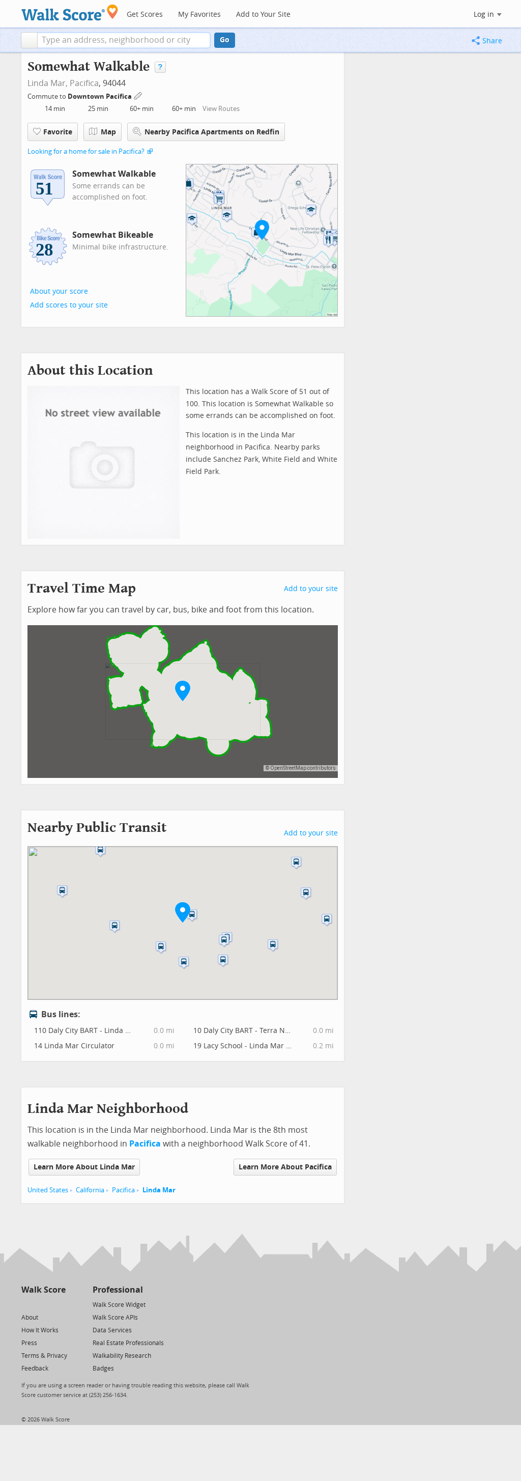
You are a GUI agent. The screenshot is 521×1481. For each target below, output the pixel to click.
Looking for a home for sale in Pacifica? (85, 151)
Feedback (34, 1368)
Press (29, 1343)
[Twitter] (27, 1304)
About (29, 1317)
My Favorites (199, 14)
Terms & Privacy (44, 1355)
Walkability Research (122, 1355)
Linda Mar (159, 1190)
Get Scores (145, 14)
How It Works (40, 1330)
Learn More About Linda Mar (84, 1167)
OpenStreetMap (288, 768)
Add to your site (311, 588)
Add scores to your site (69, 305)
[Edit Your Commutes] (138, 95)
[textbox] (124, 40)
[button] (29, 40)
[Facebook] (43, 1304)
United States (47, 1190)
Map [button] (108, 132)
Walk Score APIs (115, 1317)
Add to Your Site (263, 14)
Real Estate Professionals (128, 1343)
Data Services (112, 1330)
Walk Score (43, 1290)
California (90, 1190)
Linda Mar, (47, 83)
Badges (103, 1368)
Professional (118, 1290)
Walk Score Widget (119, 1304)
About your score (59, 291)
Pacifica (84, 83)
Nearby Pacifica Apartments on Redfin (211, 132)
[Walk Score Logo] (70, 12)
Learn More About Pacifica (285, 1167)
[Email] (59, 1304)
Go (224, 40)
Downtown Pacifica (100, 96)
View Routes (221, 109)
